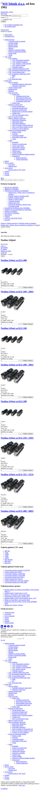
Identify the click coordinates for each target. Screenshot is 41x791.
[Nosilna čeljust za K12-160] (13, 347)
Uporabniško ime (6, 15)
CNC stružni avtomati (18, 65)
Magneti (10, 48)
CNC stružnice (12, 58)
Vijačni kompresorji (22, 159)
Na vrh (3, 640)
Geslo (2, 17)
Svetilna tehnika (13, 43)
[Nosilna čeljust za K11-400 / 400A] (13, 529)
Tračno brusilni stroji (18, 106)
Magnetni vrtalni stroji (18, 86)
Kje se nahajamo (10, 616)
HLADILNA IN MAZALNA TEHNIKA (17, 208)
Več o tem (22, 785)
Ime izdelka (4, 247)
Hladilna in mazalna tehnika (16, 50)
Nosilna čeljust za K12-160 (14, 328)
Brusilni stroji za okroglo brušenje (22, 111)
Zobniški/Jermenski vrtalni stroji (21, 84)
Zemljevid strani (9, 612)
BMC (14, 75)
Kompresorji (16, 156)
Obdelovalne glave (14, 203)
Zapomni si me (7, 19)
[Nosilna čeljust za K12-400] (13, 278)
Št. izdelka (4, 249)
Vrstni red (4, 253)
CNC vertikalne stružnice (19, 62)
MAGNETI (8, 215)
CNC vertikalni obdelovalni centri (18, 69)
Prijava (3, 21)
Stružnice (11, 91)
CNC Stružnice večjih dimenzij (21, 63)
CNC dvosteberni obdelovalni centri (19, 74)
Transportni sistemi (18, 135)
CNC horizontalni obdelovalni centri (19, 70)
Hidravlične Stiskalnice (19, 120)
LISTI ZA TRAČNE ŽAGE (13, 218)
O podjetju (8, 614)
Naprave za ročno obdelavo (20, 128)
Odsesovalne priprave (18, 147)
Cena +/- (3, 246)
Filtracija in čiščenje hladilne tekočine (23, 154)
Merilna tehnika (13, 46)
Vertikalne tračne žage (22, 96)
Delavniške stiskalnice (19, 123)
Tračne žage (15, 94)
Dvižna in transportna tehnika (17, 51)
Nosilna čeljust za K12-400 (14, 260)
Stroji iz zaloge (9, 163)
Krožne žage (16, 103)
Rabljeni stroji (12, 166)
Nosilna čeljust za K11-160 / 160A (17, 291)
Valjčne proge (16, 151)
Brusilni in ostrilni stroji (15, 104)
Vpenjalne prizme (13, 206)
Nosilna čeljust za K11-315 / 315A (17, 474)
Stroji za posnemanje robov (20, 115)
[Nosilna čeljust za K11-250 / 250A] (13, 456)
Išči (2, 180)
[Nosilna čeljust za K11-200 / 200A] (13, 383)
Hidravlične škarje (17, 122)
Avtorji (7, 619)
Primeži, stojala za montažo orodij (18, 196)
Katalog (7, 171)
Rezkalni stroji (12, 89)
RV (13, 77)
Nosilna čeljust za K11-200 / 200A (17, 364)
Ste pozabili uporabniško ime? (14, 25)
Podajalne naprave (17, 67)
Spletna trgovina (9, 39)
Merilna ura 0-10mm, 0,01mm (14, 605)
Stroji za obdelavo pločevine (16, 118)
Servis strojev (9, 168)
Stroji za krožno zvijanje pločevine (22, 125)
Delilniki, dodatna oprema (16, 198)
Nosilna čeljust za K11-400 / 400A (17, 511)
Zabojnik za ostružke (18, 149)
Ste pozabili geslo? (10, 26)
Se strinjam (4, 788)
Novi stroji (11, 164)
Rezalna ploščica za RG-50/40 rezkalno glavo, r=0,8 (20, 598)
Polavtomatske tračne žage (24, 99)
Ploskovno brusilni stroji (19, 110)
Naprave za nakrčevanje (19, 144)
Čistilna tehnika (17, 152)
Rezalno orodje (13, 45)
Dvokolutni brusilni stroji (19, 108)
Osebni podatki (9, 623)
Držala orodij (12, 53)
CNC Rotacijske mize (15, 79)
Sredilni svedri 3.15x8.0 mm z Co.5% (16, 593)
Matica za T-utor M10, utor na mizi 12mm (17, 595)
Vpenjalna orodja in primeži (16, 41)
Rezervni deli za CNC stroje (16, 170)
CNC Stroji (8, 57)
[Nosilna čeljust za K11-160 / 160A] (13, 310)
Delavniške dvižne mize (19, 137)
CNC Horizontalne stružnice (20, 60)
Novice (7, 173)
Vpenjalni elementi (14, 201)
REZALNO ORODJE (11, 187)
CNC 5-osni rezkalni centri (16, 72)
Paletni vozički (16, 132)
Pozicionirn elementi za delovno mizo (19, 204)
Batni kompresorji (21, 158)
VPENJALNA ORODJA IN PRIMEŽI (17, 191)
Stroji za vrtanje (13, 82)
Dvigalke (15, 134)
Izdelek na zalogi (6, 251)
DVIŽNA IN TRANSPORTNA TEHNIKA (18, 210)
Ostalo (10, 55)
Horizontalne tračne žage (23, 98)
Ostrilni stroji (16, 113)
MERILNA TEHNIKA (12, 189)
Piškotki (7, 621)
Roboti (7, 161)
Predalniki (15, 142)
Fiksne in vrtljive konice (15, 199)
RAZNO (7, 220)
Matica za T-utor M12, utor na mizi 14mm (17, 600)
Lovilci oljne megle (18, 146)
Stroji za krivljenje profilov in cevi (22, 127)
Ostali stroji (8, 81)
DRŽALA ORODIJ (11, 211)
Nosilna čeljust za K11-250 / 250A (17, 438)
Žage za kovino (13, 93)
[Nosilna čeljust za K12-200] (13, 420)
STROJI (7, 216)
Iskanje (7, 617)
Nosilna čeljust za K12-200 (14, 401)
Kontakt (7, 175)
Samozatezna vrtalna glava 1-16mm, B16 (17, 596)
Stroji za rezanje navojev (15, 116)
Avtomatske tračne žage (23, 101)
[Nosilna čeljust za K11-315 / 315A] (13, 493)
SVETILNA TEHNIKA (12, 213)
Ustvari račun (5, 30)
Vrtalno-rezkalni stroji (14, 87)
